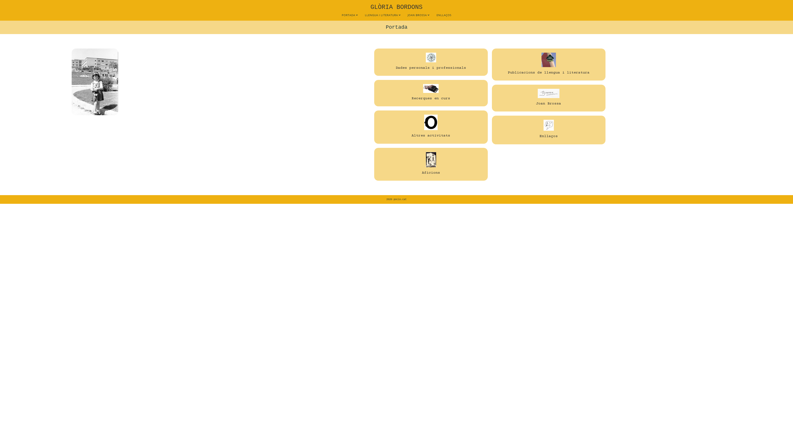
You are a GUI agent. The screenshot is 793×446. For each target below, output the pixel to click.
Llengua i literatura (382, 15)
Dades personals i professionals (431, 68)
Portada (349, 15)
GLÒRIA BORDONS (396, 7)
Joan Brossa (418, 15)
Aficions (431, 173)
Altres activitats (431, 136)
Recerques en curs (431, 98)
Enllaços (444, 15)
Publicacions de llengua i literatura (549, 73)
